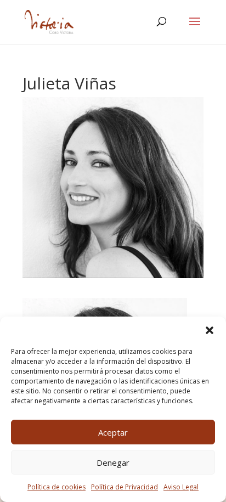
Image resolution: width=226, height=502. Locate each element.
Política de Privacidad (124, 487)
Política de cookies (56, 487)
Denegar (113, 462)
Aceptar (113, 432)
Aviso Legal (181, 487)
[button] (209, 330)
